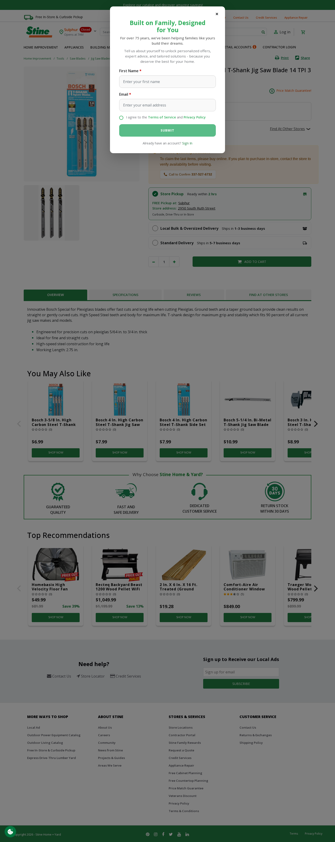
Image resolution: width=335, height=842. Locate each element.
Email (123, 94)
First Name (129, 70)
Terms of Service (162, 117)
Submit (167, 130)
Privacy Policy (195, 117)
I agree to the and (166, 117)
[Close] (217, 13)
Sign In (187, 143)
